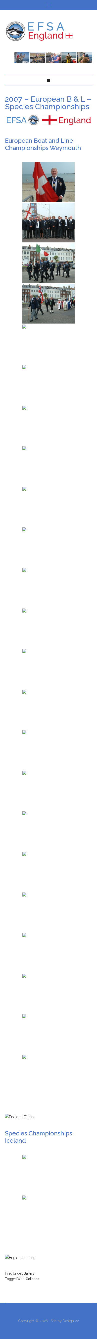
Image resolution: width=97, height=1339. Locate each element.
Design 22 (71, 1321)
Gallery (29, 1273)
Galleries (32, 1279)
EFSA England (48, 31)
